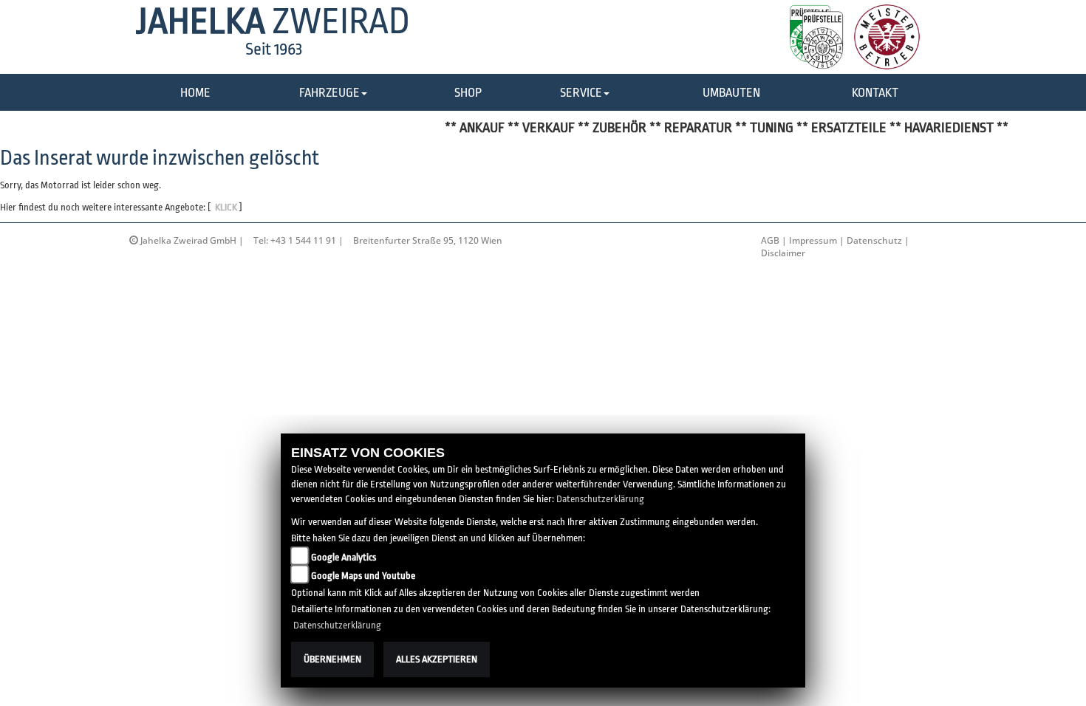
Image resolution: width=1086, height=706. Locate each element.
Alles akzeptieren (436, 659)
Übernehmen (332, 659)
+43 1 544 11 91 (303, 240)
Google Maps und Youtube (363, 575)
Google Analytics (343, 557)
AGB (770, 240)
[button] (333, 93)
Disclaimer (783, 253)
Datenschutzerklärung (600, 498)
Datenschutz (874, 240)
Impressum (813, 240)
